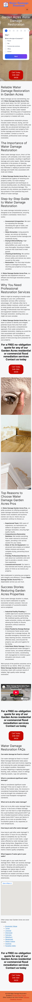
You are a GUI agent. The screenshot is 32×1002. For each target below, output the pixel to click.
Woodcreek (9, 939)
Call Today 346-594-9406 (16, 75)
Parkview (8, 935)
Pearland (26, 997)
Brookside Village (11, 926)
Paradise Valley (10, 946)
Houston (19, 999)
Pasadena (13, 999)
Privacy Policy (17, 995)
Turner (7, 928)
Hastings (8, 944)
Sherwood (8, 933)
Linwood (8, 931)
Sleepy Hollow (10, 941)
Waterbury (8, 937)
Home (24, 995)
